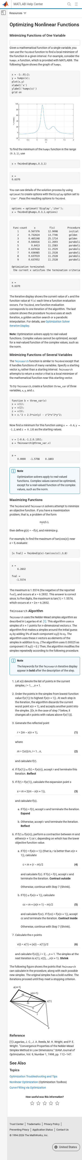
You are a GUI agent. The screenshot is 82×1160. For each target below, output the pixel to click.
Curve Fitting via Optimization (28, 1087)
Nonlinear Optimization (24, 1082)
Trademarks (34, 1124)
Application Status (42, 1129)
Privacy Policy (52, 1124)
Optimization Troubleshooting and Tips (33, 1076)
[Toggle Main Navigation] (76, 4)
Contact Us (62, 1129)
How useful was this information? (45, 1096)
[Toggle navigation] (16, 13)
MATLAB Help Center (28, 4)
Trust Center (16, 1124)
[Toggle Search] (69, 4)
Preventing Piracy (19, 1129)
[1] (44, 621)
